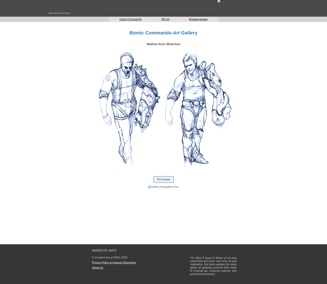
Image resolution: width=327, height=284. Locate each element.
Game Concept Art (130, 19)
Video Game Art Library (59, 13)
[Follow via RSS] (192, 251)
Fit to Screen (163, 179)
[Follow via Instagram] (202, 251)
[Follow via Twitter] (223, 251)
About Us (97, 267)
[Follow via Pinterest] (234, 251)
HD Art (165, 19)
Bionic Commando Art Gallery (163, 32)
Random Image (198, 19)
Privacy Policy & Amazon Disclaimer (114, 262)
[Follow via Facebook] (213, 251)
